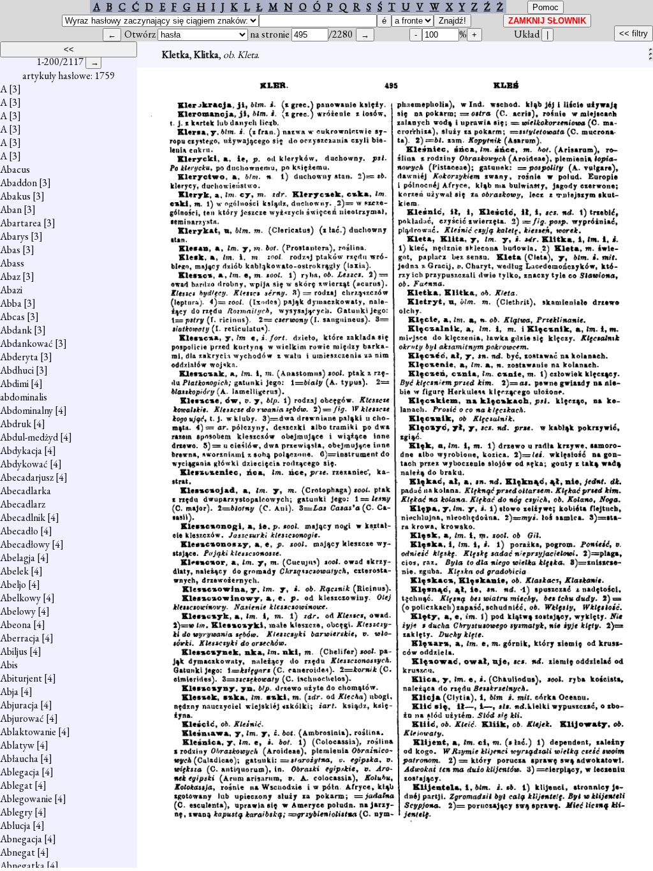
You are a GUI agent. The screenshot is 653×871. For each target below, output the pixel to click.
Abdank (16, 330)
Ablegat (16, 785)
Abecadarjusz (27, 477)
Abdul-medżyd (29, 437)
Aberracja (20, 638)
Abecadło (19, 531)
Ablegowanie (26, 798)
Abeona (15, 624)
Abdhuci (17, 370)
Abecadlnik (22, 517)
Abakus (15, 196)
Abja (9, 691)
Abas (10, 249)
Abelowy (18, 611)
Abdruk (15, 423)
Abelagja (17, 557)
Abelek (14, 571)
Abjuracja (19, 705)
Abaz (10, 276)
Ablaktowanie (28, 731)
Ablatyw (17, 745)
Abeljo (13, 584)
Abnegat (17, 852)
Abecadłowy (25, 544)
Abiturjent (21, 678)
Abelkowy (20, 597)
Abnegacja (21, 838)
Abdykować (24, 464)
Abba (11, 303)
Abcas (12, 316)
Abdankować (26, 343)
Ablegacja (20, 772)
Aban (11, 209)
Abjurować (22, 718)
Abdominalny (26, 410)
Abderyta (19, 356)
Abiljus (13, 651)
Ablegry (16, 812)
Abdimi (14, 383)
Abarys (14, 236)
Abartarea (20, 223)
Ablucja (15, 825)
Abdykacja (21, 450)
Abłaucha (19, 758)
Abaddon (18, 182)
